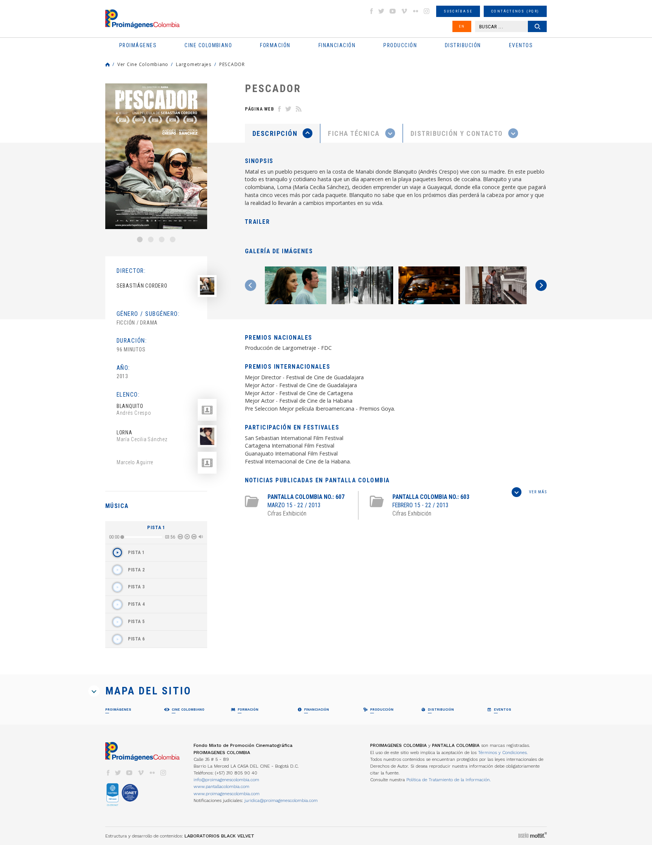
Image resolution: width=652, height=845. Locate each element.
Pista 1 (136, 552)
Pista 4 (136, 604)
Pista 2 (136, 570)
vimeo (404, 11)
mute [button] (200, 536)
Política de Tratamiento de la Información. (448, 779)
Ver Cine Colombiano (142, 64)
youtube (393, 11)
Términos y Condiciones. (503, 752)
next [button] (194, 536)
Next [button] (541, 285)
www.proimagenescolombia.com (227, 793)
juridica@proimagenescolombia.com (281, 800)
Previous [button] (250, 285)
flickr (415, 11)
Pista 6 (136, 639)
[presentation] (282, 133)
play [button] (187, 536)
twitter (381, 11)
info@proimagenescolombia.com (226, 779)
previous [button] (180, 536)
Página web (259, 109)
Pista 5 (136, 621)
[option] (156, 156)
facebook (371, 11)
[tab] (282, 133)
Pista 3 (136, 586)
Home (107, 64)
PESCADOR (232, 64)
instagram (427, 11)
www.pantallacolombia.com (221, 786)
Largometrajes (194, 64)
